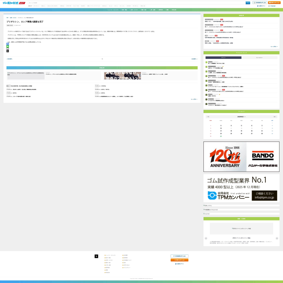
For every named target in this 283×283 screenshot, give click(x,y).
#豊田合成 (62, 5)
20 (251, 131)
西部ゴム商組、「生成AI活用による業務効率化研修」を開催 (219, 43)
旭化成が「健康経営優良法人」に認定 (216, 82)
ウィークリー (259, 57)
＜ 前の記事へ (9, 59)
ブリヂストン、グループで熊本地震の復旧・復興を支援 (18, 96)
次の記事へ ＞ (195, 59)
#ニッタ (110, 5)
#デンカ (116, 5)
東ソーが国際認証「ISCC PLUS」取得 (216, 63)
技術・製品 (124, 9)
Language (272, 6)
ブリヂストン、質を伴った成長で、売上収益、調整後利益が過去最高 (21, 89)
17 (220, 131)
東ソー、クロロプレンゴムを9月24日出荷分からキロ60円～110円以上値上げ (223, 32)
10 (220, 128)
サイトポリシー (126, 267)
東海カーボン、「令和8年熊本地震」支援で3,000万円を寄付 (219, 21)
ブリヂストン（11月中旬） (100, 86)
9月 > (275, 116)
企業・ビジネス (133, 9)
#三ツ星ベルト (135, 5)
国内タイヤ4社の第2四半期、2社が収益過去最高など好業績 (19, 86)
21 (262, 131)
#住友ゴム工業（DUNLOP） (53, 5)
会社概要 (124, 255)
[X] (102, 51)
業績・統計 (143, 9)
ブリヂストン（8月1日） (11, 93)
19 (241, 131)
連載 (166, 9)
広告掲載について (126, 260)
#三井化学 (129, 5)
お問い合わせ (125, 265)
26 (241, 133)
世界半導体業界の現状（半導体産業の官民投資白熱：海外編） (219, 37)
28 (262, 133)
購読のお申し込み (275, 2)
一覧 (102, 59)
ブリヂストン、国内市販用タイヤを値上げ (217, 105)
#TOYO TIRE (68, 5)
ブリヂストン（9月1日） (100, 93)
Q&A (124, 262)
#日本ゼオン (104, 5)
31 (221, 136)
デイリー (223, 57)
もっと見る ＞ (194, 99)
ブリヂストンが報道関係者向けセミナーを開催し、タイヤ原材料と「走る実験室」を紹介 (114, 96)
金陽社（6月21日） (212, 95)
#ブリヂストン (36, 5)
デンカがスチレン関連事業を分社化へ (216, 100)
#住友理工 (83, 5)
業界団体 (160, 9)
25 (231, 133)
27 (251, 133)
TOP (7, 17)
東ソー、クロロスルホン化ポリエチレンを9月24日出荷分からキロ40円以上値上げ (224, 26)
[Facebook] (102, 44)
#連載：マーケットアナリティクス (93, 5)
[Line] (102, 46)
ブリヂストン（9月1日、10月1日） (102, 89)
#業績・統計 (143, 5)
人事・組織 (152, 9)
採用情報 (124, 257)
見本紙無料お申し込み (261, 2)
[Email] (102, 49)
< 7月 (208, 116)
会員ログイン (262, 6)
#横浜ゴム (43, 5)
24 (220, 133)
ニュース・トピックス (112, 9)
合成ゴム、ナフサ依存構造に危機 (215, 68)
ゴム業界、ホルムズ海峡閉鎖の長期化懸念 (217, 72)
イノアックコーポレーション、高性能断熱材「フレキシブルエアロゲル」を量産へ (226, 86)
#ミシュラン (122, 5)
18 (231, 131)
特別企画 (173, 9)
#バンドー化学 (76, 5)
